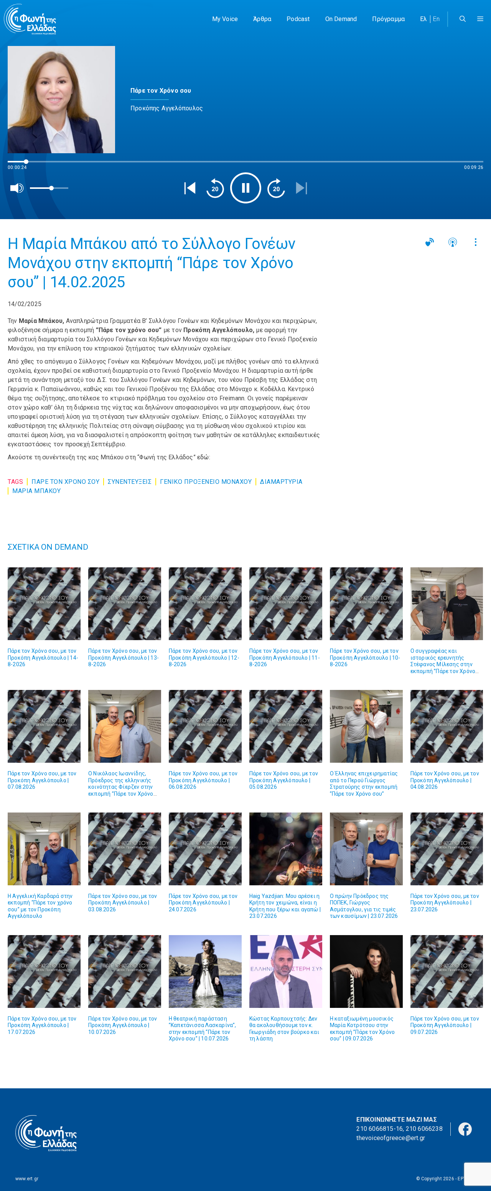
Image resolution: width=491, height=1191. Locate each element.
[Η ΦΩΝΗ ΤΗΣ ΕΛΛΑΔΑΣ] (30, 19)
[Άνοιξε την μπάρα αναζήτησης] (463, 19)
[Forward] (276, 188)
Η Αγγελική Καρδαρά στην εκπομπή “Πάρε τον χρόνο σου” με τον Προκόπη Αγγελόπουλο (40, 906)
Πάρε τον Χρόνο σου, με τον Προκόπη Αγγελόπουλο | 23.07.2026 (444, 902)
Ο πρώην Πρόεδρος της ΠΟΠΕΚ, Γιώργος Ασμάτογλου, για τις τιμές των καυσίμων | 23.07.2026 (364, 906)
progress (20, 165)
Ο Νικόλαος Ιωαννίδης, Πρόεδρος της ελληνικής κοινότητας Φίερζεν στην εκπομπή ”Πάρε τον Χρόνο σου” (120, 786)
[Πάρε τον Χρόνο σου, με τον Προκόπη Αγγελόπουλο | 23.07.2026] (446, 849)
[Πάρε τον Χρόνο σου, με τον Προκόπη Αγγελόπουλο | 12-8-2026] (205, 603)
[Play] (246, 188)
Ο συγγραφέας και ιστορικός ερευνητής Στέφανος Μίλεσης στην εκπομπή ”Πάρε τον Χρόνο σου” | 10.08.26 (443, 664)
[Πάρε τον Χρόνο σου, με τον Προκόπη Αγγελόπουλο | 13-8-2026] (124, 603)
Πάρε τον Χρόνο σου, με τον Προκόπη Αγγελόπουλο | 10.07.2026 (122, 1025)
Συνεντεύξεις (130, 481)
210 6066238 (424, 1128)
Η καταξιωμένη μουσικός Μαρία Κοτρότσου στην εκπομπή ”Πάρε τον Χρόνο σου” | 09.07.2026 (362, 1029)
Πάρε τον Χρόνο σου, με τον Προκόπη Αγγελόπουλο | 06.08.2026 (203, 780)
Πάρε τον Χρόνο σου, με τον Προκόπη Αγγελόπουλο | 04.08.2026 (444, 780)
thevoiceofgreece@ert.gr (390, 1138)
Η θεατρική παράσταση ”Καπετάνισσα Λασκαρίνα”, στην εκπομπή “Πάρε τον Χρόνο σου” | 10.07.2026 (202, 1029)
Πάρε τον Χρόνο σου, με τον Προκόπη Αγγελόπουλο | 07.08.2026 (42, 780)
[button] (480, 19)
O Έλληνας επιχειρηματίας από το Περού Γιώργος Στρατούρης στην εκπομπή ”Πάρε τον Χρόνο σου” (364, 783)
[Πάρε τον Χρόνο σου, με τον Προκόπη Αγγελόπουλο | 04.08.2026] (446, 726)
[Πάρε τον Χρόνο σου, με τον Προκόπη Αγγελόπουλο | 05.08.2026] (285, 726)
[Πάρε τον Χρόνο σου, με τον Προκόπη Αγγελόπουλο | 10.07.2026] (124, 971)
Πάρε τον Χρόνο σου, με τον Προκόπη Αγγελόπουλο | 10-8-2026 (365, 657)
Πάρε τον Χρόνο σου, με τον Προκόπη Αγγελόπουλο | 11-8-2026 (284, 657)
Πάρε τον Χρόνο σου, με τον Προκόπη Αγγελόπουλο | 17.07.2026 (42, 1025)
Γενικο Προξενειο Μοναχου (206, 481)
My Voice (225, 19)
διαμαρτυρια (281, 481)
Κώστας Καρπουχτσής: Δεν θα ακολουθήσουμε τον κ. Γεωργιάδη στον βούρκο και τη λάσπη (284, 1029)
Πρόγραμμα (388, 19)
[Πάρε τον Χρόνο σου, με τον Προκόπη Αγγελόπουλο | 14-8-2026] (44, 603)
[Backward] (215, 188)
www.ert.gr (26, 1178)
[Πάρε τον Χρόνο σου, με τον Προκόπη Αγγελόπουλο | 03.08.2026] (124, 849)
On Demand (341, 19)
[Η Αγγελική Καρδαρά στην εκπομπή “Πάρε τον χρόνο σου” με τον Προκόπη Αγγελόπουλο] (44, 849)
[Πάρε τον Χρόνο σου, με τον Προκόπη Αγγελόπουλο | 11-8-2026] (285, 603)
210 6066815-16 (379, 1128)
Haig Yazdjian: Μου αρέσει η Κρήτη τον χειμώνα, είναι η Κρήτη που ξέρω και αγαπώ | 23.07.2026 (285, 906)
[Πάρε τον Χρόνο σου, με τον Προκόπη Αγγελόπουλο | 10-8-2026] (366, 603)
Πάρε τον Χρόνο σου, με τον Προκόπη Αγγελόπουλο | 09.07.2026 (444, 1025)
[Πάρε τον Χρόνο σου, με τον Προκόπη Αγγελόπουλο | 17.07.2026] (44, 971)
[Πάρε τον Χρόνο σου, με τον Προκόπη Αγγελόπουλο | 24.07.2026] (205, 849)
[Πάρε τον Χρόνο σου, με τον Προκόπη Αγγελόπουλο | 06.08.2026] (205, 726)
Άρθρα (262, 19)
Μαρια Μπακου (36, 491)
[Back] (190, 188)
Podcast (298, 19)
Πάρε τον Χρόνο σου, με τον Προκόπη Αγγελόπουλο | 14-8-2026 (43, 657)
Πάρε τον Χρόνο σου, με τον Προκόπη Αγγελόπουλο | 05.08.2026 (283, 780)
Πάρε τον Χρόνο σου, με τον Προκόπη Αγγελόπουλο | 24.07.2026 (203, 902)
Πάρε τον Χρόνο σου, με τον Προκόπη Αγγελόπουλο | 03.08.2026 (122, 902)
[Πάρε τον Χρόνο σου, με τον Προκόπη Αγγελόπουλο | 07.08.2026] (44, 726)
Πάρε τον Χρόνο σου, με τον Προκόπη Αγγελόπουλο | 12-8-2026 (204, 657)
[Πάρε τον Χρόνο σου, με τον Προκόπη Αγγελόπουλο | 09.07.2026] (446, 971)
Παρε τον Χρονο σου (65, 481)
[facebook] (465, 1128)
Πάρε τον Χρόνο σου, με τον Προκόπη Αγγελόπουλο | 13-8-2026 (123, 657)
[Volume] (17, 188)
